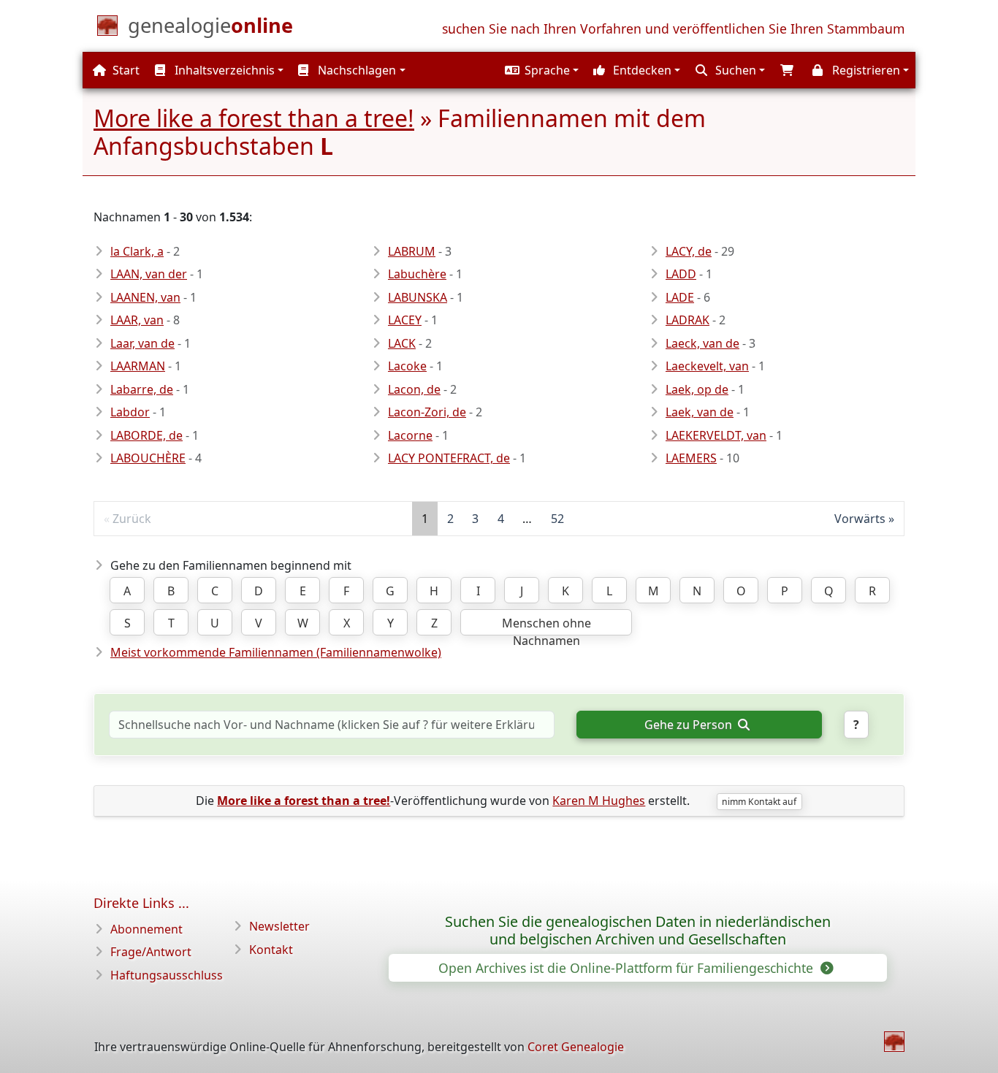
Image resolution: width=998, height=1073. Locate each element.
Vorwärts (859, 519)
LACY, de (689, 251)
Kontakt (271, 950)
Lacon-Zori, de (427, 412)
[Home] (894, 1041)
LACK (402, 343)
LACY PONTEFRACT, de (449, 458)
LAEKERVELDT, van (716, 435)
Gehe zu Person (689, 725)
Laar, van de (142, 343)
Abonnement (146, 929)
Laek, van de (700, 412)
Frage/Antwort (150, 952)
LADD (681, 274)
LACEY (405, 320)
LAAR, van (137, 320)
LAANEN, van (145, 297)
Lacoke (407, 366)
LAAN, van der (148, 274)
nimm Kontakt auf (759, 801)
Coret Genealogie (575, 1047)
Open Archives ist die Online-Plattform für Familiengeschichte (627, 968)
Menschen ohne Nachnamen (546, 625)
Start (125, 70)
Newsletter (279, 926)
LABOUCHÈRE (148, 458)
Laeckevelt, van (707, 366)
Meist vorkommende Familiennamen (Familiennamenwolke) (275, 652)
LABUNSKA (417, 297)
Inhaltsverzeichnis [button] (223, 70)
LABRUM (411, 251)
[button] (539, 70)
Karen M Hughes (598, 801)
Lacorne (410, 435)
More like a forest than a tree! (254, 118)
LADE (680, 297)
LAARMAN (137, 366)
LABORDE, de (146, 435)
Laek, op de (697, 389)
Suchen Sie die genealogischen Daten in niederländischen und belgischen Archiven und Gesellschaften (638, 930)
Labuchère (417, 274)
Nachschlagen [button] (355, 70)
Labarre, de (141, 389)
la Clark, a (137, 251)
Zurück (132, 519)
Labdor (130, 412)
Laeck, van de (702, 343)
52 (557, 519)
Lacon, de (414, 389)
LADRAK (687, 320)
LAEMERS (691, 458)
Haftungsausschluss (166, 975)
